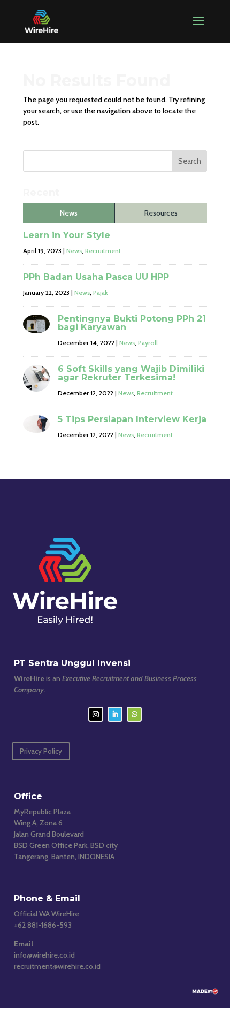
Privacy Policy (41, 751)
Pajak (100, 292)
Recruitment (103, 251)
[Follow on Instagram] (95, 714)
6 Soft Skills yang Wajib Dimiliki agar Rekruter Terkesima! (131, 373)
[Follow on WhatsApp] (134, 714)
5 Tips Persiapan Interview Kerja (132, 419)
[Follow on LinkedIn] (115, 714)
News (74, 251)
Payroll (148, 343)
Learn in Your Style (66, 235)
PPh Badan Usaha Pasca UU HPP (96, 277)
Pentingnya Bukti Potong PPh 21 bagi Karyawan (132, 323)
